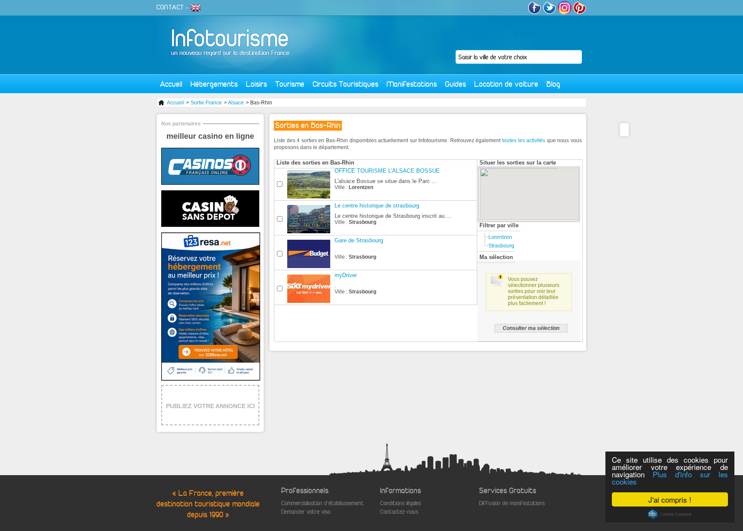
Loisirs (256, 83)
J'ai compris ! (669, 499)
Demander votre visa (305, 512)
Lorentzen (500, 237)
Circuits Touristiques (345, 83)
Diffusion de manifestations (512, 503)
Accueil (171, 83)
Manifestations (412, 83)
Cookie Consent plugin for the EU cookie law (669, 514)
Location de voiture (506, 83)
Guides (455, 83)
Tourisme (289, 83)
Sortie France (206, 103)
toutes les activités (523, 140)
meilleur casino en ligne (210, 136)
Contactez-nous (399, 512)
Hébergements (214, 83)
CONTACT (170, 7)
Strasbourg (501, 246)
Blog (553, 83)
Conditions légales (400, 503)
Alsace (236, 103)
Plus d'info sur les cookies (670, 478)
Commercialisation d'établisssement (322, 503)
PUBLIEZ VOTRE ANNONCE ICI (210, 406)
